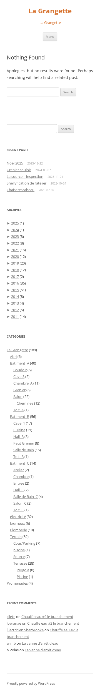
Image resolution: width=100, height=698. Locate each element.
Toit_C (18, 509)
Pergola (23, 569)
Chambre (21, 476)
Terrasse (20, 563)
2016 (15, 283)
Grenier (19, 389)
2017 (15, 276)
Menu (50, 36)
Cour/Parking (24, 543)
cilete (11, 616)
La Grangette (50, 11)
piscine (19, 549)
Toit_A (18, 409)
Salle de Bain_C (25, 496)
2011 (15, 316)
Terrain (16, 536)
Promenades (17, 583)
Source (19, 556)
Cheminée (25, 403)
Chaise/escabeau (20, 189)
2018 (15, 269)
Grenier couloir (19, 169)
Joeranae (14, 623)
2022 (15, 243)
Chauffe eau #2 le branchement (47, 616)
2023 (15, 236)
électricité (18, 516)
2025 (15, 223)
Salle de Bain (23, 449)
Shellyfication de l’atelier (26, 183)
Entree (18, 483)
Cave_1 (19, 423)
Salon (17, 396)
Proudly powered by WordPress (31, 683)
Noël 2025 (15, 163)
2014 (15, 296)
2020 (15, 256)
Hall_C (18, 489)
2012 (15, 309)
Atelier (18, 469)
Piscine (22, 576)
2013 (15, 303)
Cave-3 (18, 376)
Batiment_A (19, 363)
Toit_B (18, 456)
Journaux (17, 523)
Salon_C (19, 503)
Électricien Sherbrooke (25, 629)
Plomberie (18, 529)
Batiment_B (19, 416)
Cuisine (19, 429)
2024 (15, 229)
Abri (13, 356)
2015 (15, 289)
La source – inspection (25, 176)
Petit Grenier (23, 443)
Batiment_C (19, 463)
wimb (11, 643)
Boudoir (20, 369)
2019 (15, 263)
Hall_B (18, 436)
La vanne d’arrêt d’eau (40, 643)
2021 (15, 249)
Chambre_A (22, 383)
